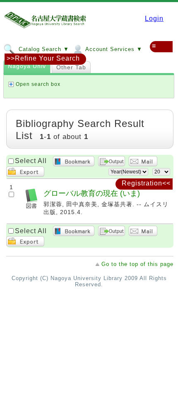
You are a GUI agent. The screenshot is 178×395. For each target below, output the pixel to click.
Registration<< (146, 183)
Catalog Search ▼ (43, 49)
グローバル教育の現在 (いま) (91, 193)
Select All (31, 160)
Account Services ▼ (113, 49)
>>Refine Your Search (43, 58)
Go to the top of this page (137, 264)
